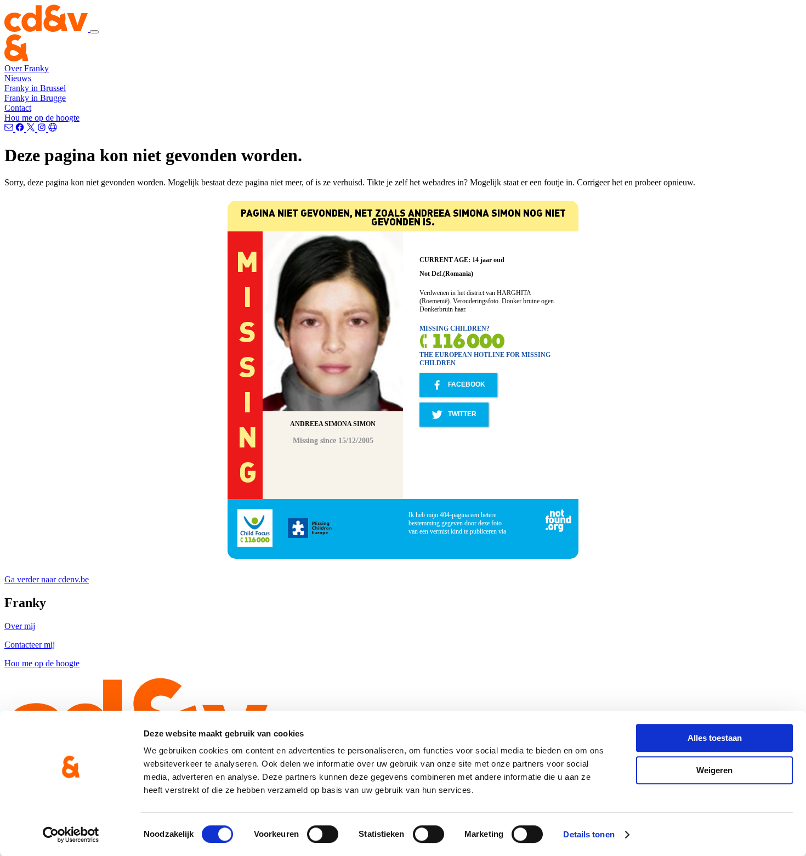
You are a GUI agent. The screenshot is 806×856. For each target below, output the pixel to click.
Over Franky (26, 68)
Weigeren (714, 770)
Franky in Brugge (35, 98)
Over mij (19, 626)
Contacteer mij (29, 644)
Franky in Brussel (35, 88)
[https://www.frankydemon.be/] (52, 128)
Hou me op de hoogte (42, 117)
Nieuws (17, 78)
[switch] (322, 834)
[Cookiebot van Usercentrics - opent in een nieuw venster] (71, 834)
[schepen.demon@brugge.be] (9, 128)
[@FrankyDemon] (31, 128)
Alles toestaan (715, 737)
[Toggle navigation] (94, 31)
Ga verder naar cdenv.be (46, 579)
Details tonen (588, 834)
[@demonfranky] (20, 128)
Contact (17, 107)
